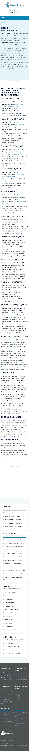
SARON (18, 693)
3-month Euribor (7, 677)
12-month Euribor (7, 679)
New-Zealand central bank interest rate (15, 570)
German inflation (9, 616)
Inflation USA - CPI (7, 714)
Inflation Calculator (10, 592)
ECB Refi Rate (6, 699)
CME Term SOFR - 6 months (12, 650)
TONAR (18, 700)
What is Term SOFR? (21, 677)
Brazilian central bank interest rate (14, 546)
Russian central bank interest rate (13, 574)
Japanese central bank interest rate (14, 567)
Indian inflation (9, 619)
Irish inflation (8, 623)
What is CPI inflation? (8, 712)
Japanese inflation (9, 626)
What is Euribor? (7, 672)
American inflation (9, 596)
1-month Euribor (7, 675)
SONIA (18, 697)
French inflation (9, 613)
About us (10, 740)
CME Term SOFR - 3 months (12, 646)
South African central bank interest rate (13, 578)
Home (3, 22)
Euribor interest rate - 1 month (12, 516)
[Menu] (3, 18)
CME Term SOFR (16, 108)
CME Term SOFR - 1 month (11, 643)
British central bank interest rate (13, 550)
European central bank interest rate (14, 560)
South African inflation (10, 630)
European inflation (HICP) (11, 609)
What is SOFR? (20, 675)
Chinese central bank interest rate (13, 557)
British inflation (9, 599)
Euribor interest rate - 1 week (12, 513)
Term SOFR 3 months (21, 682)
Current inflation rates (22, 712)
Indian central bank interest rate (13, 563)
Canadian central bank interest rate (14, 553)
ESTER (18, 695)
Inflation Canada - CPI (8, 721)
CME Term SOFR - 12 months (12, 653)
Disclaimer (3, 740)
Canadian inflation (9, 602)
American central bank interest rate (14, 540)
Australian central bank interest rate (14, 543)
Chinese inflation (9, 606)
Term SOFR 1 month (21, 679)
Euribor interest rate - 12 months (13, 526)
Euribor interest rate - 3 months (13, 519)
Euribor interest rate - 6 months (13, 523)
